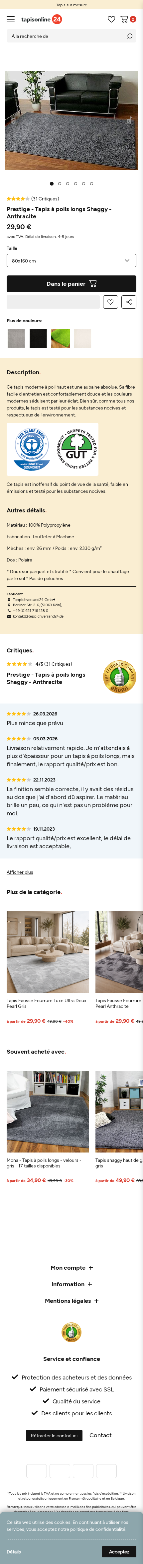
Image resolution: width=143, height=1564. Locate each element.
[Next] (129, 120)
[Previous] (13, 120)
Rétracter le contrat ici (54, 1435)
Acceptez (119, 1551)
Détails (14, 1551)
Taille (12, 248)
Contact (100, 1435)
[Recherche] (129, 35)
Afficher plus (20, 872)
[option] (71, 4)
